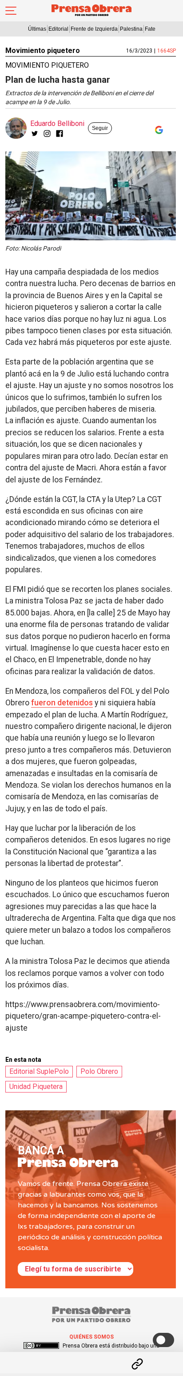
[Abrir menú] (10, 11)
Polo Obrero (99, 1071)
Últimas (37, 29)
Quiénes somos (91, 1337)
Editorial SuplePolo (39, 1071)
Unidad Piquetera (36, 1086)
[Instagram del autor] (47, 133)
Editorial (58, 29)
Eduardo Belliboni (57, 123)
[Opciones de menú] (91, 1356)
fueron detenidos (62, 702)
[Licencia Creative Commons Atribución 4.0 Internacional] (41, 1345)
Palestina (131, 29)
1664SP (166, 51)
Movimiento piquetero (42, 50)
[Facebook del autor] (59, 133)
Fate (150, 29)
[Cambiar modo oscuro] (163, 1340)
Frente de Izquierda (94, 29)
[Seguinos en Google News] (157, 130)
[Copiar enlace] (137, 1364)
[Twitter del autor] (34, 133)
